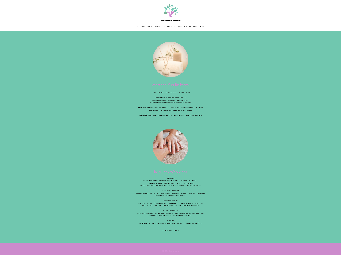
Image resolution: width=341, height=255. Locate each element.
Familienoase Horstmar (170, 20)
